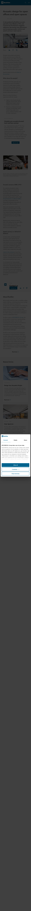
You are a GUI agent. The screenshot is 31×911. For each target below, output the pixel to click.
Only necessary (15, 473)
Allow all (15, 465)
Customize (14, 469)
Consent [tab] (5, 440)
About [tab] (25, 440)
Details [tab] (15, 440)
